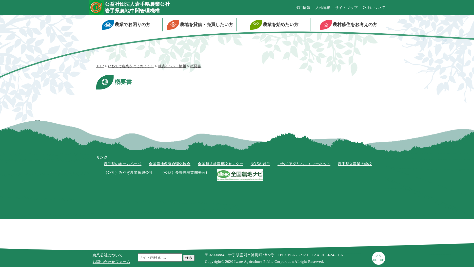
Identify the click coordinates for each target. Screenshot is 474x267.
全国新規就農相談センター (220, 164)
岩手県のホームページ (122, 164)
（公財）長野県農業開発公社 (184, 172)
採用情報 (302, 7)
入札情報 (322, 7)
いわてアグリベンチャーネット (303, 164)
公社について (373, 7)
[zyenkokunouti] (240, 180)
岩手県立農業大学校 (355, 164)
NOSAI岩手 (260, 164)
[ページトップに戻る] (378, 263)
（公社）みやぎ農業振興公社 (128, 172)
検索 (189, 257)
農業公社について (108, 255)
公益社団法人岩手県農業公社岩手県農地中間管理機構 (137, 7)
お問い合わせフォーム (111, 262)
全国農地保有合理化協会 (169, 164)
